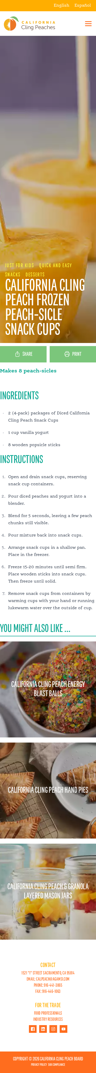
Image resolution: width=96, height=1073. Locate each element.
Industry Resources (48, 1019)
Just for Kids (19, 266)
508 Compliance (56, 1065)
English (61, 6)
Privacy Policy (39, 1065)
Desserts (35, 275)
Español (82, 6)
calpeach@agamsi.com (53, 979)
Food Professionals (48, 1013)
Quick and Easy (55, 266)
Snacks (12, 275)
